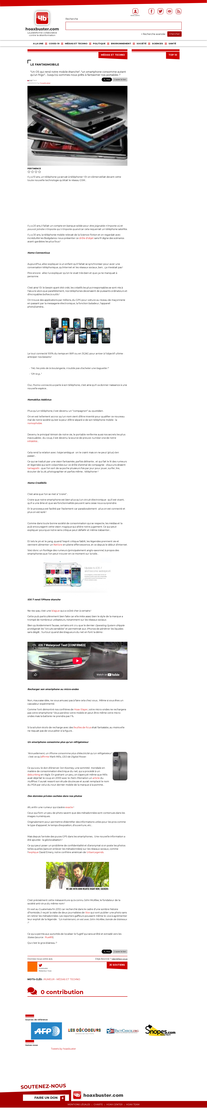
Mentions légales (79, 1104)
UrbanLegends (95, 852)
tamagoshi (33, 468)
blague (56, 610)
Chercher (174, 34)
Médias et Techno (76, 43)
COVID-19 (54, 43)
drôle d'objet (86, 238)
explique (34, 852)
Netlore (58, 544)
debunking (33, 774)
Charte (98, 1104)
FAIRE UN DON (46, 1097)
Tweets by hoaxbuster (63, 1048)
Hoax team (133, 1104)
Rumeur (49, 979)
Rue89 (49, 937)
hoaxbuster (45, 83)
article (96, 778)
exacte (69, 807)
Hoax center (114, 1104)
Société (141, 43)
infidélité (32, 441)
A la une (38, 43)
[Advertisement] (77, 204)
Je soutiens (117, 965)
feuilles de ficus (82, 727)
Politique (99, 43)
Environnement (121, 43)
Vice (87, 912)
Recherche (71, 19)
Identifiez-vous (119, 958)
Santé (172, 43)
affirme (45, 756)
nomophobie (34, 423)
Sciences (157, 43)
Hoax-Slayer (81, 709)
